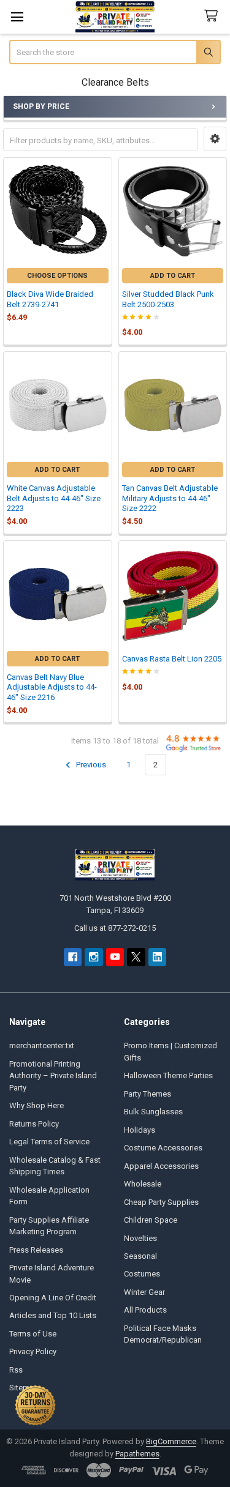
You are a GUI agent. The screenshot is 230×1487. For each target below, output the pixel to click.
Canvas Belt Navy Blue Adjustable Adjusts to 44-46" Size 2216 (52, 687)
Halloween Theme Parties (168, 1075)
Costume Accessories (163, 1147)
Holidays (139, 1130)
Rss (16, 1369)
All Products (145, 1309)
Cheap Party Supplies (161, 1202)
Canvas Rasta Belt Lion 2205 (171, 658)
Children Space (150, 1219)
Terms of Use (32, 1333)
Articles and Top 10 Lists (52, 1315)
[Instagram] (93, 957)
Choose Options (57, 276)
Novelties (140, 1238)
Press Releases (36, 1249)
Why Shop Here (36, 1105)
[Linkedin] (157, 957)
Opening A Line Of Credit (52, 1297)
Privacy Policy (32, 1351)
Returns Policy (34, 1123)
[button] (215, 139)
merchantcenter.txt (41, 1045)
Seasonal (140, 1256)
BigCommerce (171, 1441)
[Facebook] (73, 957)
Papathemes (137, 1453)
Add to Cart (172, 276)
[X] (136, 957)
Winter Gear (144, 1292)
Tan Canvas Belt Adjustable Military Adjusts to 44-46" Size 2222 (170, 498)
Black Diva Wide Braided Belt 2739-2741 (50, 298)
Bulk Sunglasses (153, 1111)
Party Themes (147, 1093)
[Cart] (213, 16)
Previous (90, 764)
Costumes (142, 1273)
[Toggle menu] (17, 17)
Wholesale (142, 1183)
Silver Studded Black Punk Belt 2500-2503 (168, 298)
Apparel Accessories (161, 1166)
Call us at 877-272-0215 (115, 928)
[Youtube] (115, 957)
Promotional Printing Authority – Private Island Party (53, 1075)
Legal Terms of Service (49, 1141)
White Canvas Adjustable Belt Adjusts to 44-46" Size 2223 (54, 498)
